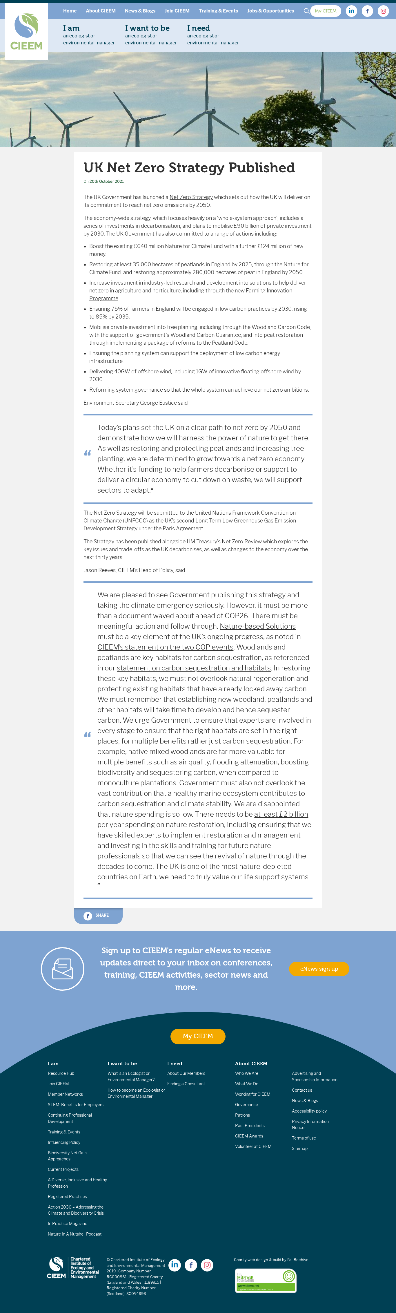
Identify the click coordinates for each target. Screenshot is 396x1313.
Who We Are (246, 1073)
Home (70, 11)
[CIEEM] (26, 31)
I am (53, 1063)
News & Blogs (140, 11)
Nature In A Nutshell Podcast (74, 1234)
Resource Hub (61, 1073)
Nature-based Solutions (258, 626)
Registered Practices (67, 1196)
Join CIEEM (177, 11)
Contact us (302, 1090)
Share (101, 915)
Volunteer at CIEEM (253, 1146)
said (183, 403)
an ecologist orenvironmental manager (89, 35)
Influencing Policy (64, 1142)
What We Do (246, 1083)
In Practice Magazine (67, 1223)
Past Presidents (250, 1125)
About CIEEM (101, 11)
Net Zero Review (242, 541)
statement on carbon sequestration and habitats (194, 668)
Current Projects (63, 1169)
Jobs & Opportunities (270, 11)
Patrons (242, 1115)
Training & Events (218, 11)
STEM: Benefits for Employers (75, 1104)
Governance (246, 1104)
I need (174, 1063)
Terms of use (304, 1138)
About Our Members (186, 1073)
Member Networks (65, 1094)
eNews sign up (319, 969)
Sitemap (300, 1148)
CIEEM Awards (249, 1136)
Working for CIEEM (252, 1094)
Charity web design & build (257, 1260)
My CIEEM (326, 11)
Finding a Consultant (186, 1083)
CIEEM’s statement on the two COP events (165, 647)
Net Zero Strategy (191, 197)
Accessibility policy (309, 1111)
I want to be (122, 1063)
